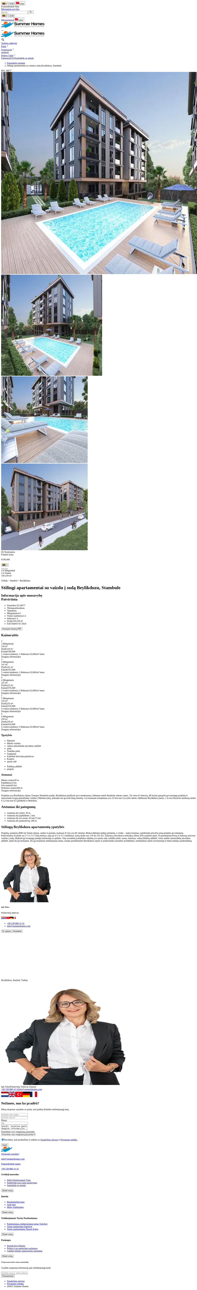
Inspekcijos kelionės (16, 1246)
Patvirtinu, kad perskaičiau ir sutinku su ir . (41, 1140)
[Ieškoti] (31, 12)
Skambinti (17, 931)
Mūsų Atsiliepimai (15, 1207)
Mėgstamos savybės (10, 9)
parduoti (5, 52)
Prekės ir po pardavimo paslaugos (22, 1248)
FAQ (12, 58)
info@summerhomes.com (18, 926)
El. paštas (6, 931)
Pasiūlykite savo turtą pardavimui (22, 1183)
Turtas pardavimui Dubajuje (19, 1226)
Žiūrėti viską (7, 1190)
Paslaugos (5, 58)
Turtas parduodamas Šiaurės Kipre (22, 1229)
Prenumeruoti (7, 1276)
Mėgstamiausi (7, 20)
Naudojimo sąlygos (49, 1140)
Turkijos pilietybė (9, 43)
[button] (5, 46)
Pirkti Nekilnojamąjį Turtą (19, 1180)
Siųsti (4, 1145)
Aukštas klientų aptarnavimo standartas (24, 1251)
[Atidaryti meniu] (2, 30)
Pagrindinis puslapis (16, 63)
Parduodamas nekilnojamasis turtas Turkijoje (27, 1224)
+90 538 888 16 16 (15, 923)
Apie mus (11, 1204)
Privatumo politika (68, 1140)
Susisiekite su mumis (24, 58)
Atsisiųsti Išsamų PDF (11, 629)
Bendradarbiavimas (16, 1202)
